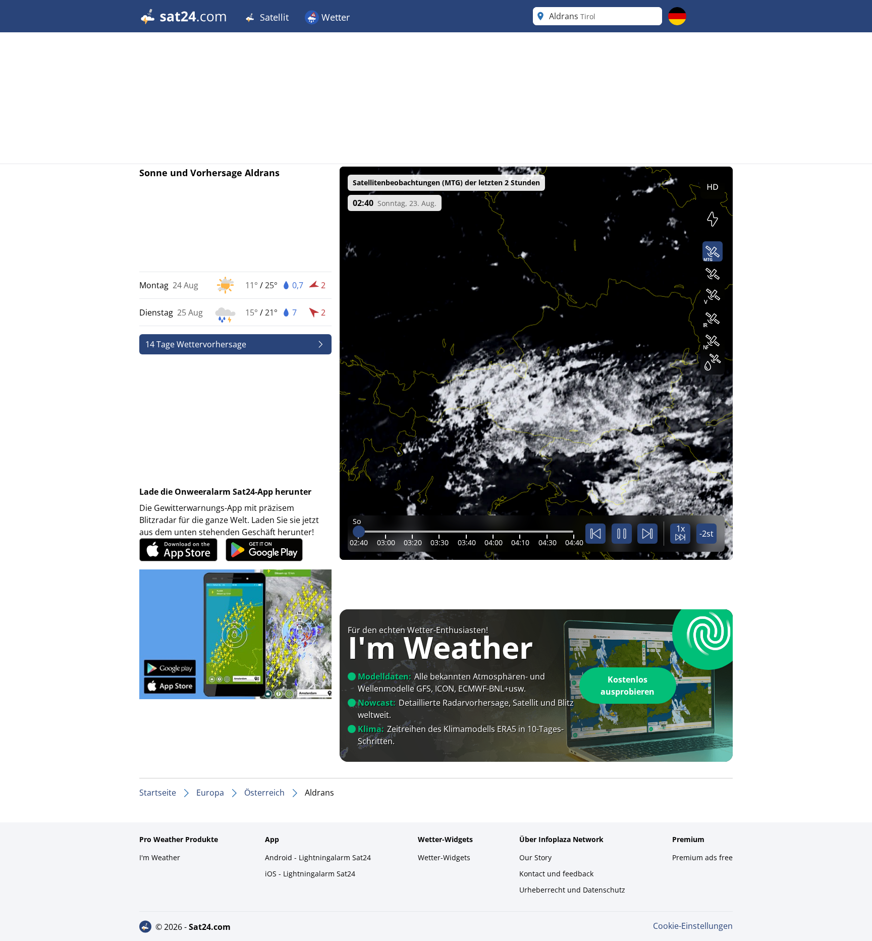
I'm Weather (159, 857)
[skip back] (595, 534)
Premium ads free (702, 857)
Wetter (334, 17)
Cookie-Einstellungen (693, 925)
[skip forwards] (647, 534)
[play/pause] (622, 534)
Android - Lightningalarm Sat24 (318, 857)
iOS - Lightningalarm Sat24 (310, 873)
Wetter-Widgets (444, 857)
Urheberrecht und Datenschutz (572, 890)
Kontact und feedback (556, 873)
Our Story (535, 857)
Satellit (273, 17)
